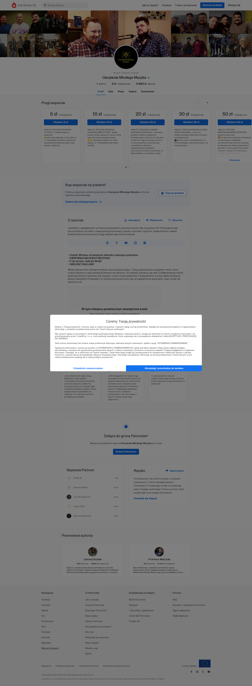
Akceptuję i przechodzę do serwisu (164, 368)
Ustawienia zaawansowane (88, 368)
